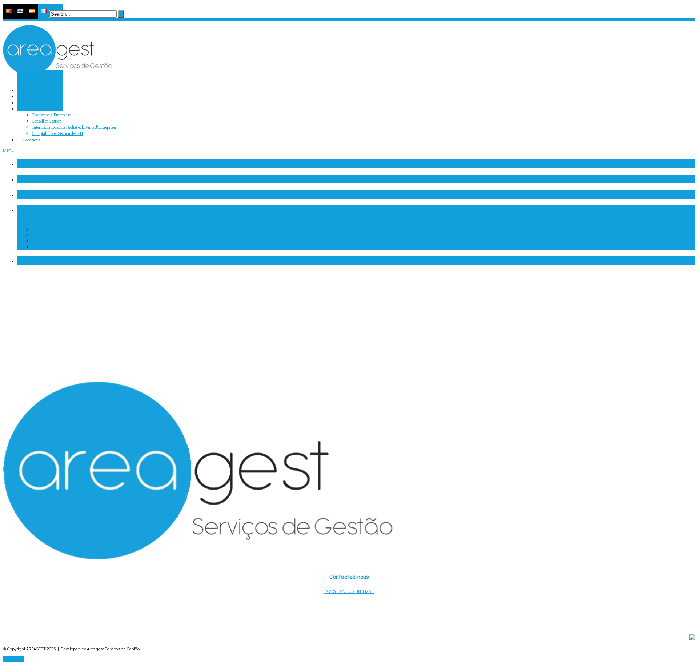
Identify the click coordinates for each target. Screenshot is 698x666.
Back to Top (13, 659)
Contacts (30, 260)
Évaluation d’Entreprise (51, 115)
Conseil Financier (41, 163)
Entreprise (31, 179)
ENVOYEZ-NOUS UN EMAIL (349, 591)
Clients (26, 194)
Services (29, 209)
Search (56, 7)
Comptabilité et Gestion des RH (57, 133)
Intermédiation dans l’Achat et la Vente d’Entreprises (74, 127)
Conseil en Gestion (46, 121)
